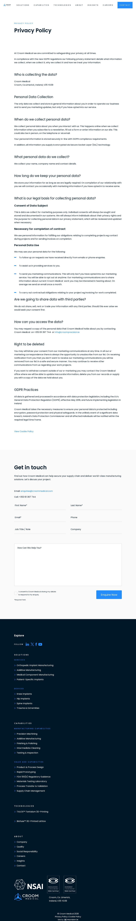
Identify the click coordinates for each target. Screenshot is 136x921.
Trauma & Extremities (28, 708)
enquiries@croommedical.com (37, 491)
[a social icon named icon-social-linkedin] (27, 644)
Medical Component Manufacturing (35, 674)
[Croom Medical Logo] (7, 5)
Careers (108, 5)
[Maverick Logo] (70, 919)
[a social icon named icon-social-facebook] (36, 644)
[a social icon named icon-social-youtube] (40, 644)
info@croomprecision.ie (67, 332)
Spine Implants (24, 703)
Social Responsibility (27, 851)
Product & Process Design (30, 767)
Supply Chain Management (31, 790)
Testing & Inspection (27, 752)
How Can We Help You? (29, 547)
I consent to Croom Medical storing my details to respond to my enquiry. (37, 593)
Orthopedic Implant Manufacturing (35, 665)
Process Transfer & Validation (32, 786)
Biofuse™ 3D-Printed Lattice (31, 821)
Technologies (62, 5)
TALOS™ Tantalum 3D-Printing (32, 811)
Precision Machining (27, 733)
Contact (21, 865)
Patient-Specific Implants (30, 679)
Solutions (23, 5)
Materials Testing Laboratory (32, 781)
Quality (20, 846)
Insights (93, 5)
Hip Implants (23, 698)
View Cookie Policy (23, 431)
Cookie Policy (75, 916)
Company (22, 841)
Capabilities (41, 5)
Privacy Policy (61, 916)
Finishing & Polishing (27, 743)
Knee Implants (24, 693)
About (79, 5)
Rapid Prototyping (26, 771)
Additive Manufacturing (29, 670)
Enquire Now (109, 595)
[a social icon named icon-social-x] (32, 644)
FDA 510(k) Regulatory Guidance (33, 776)
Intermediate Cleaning (28, 748)
